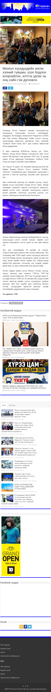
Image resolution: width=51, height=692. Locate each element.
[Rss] (21, 627)
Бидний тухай (5, 648)
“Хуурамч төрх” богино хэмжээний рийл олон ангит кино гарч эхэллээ (24, 476)
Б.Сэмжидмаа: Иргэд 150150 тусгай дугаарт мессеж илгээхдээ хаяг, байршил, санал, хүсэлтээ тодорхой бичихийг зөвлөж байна (18, 499)
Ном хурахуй (5, 645)
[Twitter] (30, 627)
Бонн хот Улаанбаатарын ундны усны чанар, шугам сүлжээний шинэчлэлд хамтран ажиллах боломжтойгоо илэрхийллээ (17, 427)
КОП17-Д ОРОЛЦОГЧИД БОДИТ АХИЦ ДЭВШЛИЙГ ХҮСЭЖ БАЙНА (24, 487)
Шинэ (4, 405)
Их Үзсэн (12, 405)
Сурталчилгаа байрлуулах (10, 656)
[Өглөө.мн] (25, 6)
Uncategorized (35, 84)
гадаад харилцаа (16, 303)
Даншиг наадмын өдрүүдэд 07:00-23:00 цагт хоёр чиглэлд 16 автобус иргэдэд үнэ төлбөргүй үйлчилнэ (24, 387)
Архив (2, 652)
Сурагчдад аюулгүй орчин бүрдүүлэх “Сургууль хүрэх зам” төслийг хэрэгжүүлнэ (24, 440)
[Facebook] (25, 627)
